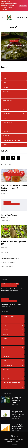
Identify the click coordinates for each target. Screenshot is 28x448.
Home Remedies (14, 122)
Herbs (14, 118)
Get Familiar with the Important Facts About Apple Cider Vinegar (14, 188)
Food (14, 104)
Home (6, 439)
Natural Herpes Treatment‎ (14, 140)
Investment (14, 131)
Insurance (14, 126)
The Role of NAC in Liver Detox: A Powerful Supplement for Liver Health (18, 413)
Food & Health (14, 40)
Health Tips (14, 113)
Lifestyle (14, 135)
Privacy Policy (18, 441)
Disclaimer (10, 441)
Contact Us (20, 439)
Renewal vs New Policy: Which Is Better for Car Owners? (16, 399)
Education (14, 91)
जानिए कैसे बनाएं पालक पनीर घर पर (14, 46)
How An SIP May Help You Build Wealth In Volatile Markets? (18, 426)
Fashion (14, 96)
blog (14, 82)
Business (14, 87)
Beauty (14, 78)
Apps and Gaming (14, 74)
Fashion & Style (14, 100)
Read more (23, 5)
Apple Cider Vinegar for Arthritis (11, 304)
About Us (12, 439)
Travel (14, 144)
